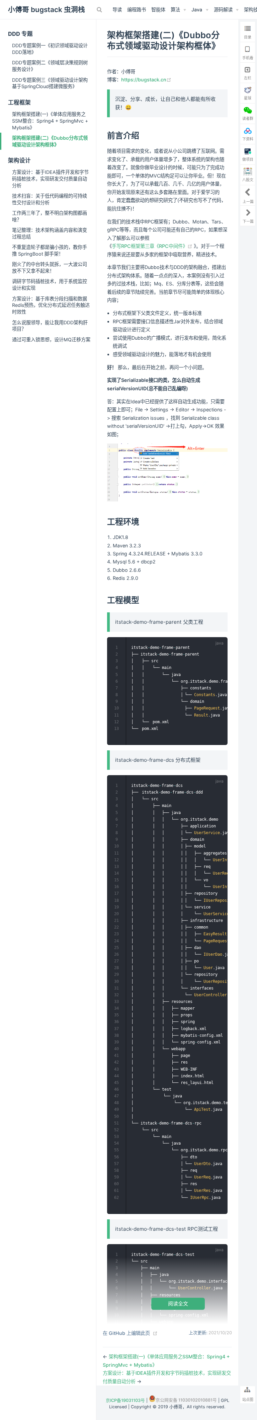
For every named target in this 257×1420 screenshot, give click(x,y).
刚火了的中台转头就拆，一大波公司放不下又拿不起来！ (49, 267)
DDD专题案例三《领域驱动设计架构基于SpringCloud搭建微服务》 (50, 83)
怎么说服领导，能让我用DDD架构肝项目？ (50, 326)
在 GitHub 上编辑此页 (126, 1333)
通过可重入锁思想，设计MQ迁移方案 (51, 339)
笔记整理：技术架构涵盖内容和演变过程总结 (49, 233)
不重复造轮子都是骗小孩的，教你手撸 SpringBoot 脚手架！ (49, 250)
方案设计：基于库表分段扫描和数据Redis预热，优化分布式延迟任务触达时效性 (51, 305)
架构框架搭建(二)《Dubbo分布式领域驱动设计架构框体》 (50, 141)
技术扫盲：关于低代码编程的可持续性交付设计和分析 (49, 199)
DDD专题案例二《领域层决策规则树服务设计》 (50, 66)
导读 (117, 9)
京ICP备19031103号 (125, 1400)
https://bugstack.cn (146, 79)
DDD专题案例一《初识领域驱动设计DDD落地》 (50, 49)
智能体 (158, 9)
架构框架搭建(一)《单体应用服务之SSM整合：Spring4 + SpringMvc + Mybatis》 (50, 120)
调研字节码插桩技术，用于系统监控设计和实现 (49, 284)
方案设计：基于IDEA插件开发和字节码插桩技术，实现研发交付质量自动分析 (50, 178)
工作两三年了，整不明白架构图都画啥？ (49, 216)
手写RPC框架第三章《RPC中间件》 (153, 246)
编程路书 (136, 9)
